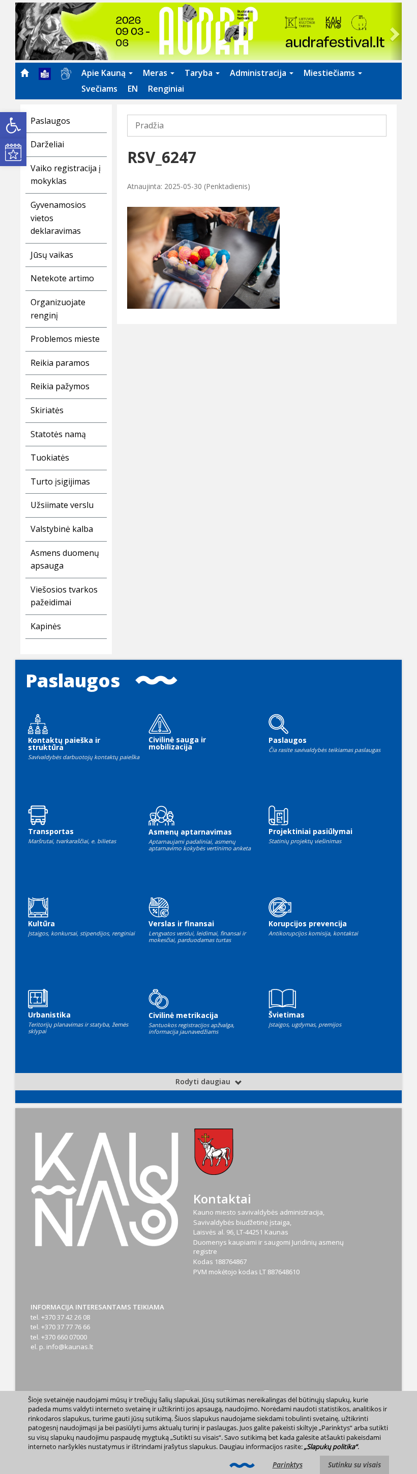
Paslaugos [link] (50, 120)
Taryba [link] (200, 72)
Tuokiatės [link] (50, 457)
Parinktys (288, 1464)
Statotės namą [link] (58, 434)
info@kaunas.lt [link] (69, 1346)
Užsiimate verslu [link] (62, 505)
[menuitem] (24, 73)
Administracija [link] (259, 72)
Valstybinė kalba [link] (62, 528)
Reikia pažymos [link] (60, 386)
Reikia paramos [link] (60, 362)
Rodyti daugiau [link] (203, 1081)
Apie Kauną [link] (104, 72)
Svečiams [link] (99, 88)
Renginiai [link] (166, 88)
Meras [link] (156, 72)
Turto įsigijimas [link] (60, 481)
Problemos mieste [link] (65, 338)
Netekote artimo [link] (62, 278)
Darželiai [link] (47, 144)
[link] (13, 125)
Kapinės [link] (46, 626)
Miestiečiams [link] (330, 72)
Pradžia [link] (149, 125)
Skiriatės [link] (47, 410)
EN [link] (133, 88)
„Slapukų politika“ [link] (331, 1446)
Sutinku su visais (354, 1464)
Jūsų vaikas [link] (52, 254)
